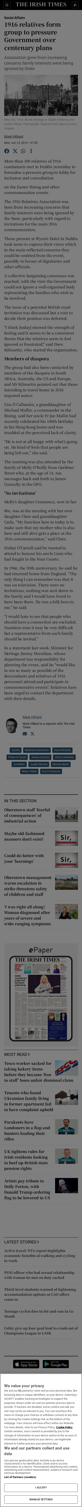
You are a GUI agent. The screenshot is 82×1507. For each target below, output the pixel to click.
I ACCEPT (41, 1487)
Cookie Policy (64, 1427)
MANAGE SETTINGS (41, 1499)
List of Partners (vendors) (20, 1477)
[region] (41, 1440)
